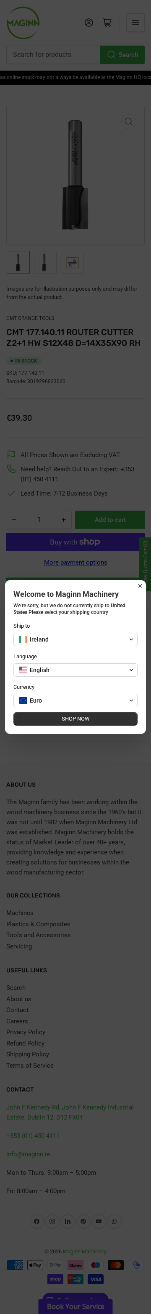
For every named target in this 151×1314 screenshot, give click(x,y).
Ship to (21, 626)
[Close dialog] (140, 586)
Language (25, 656)
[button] (75, 639)
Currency (23, 687)
